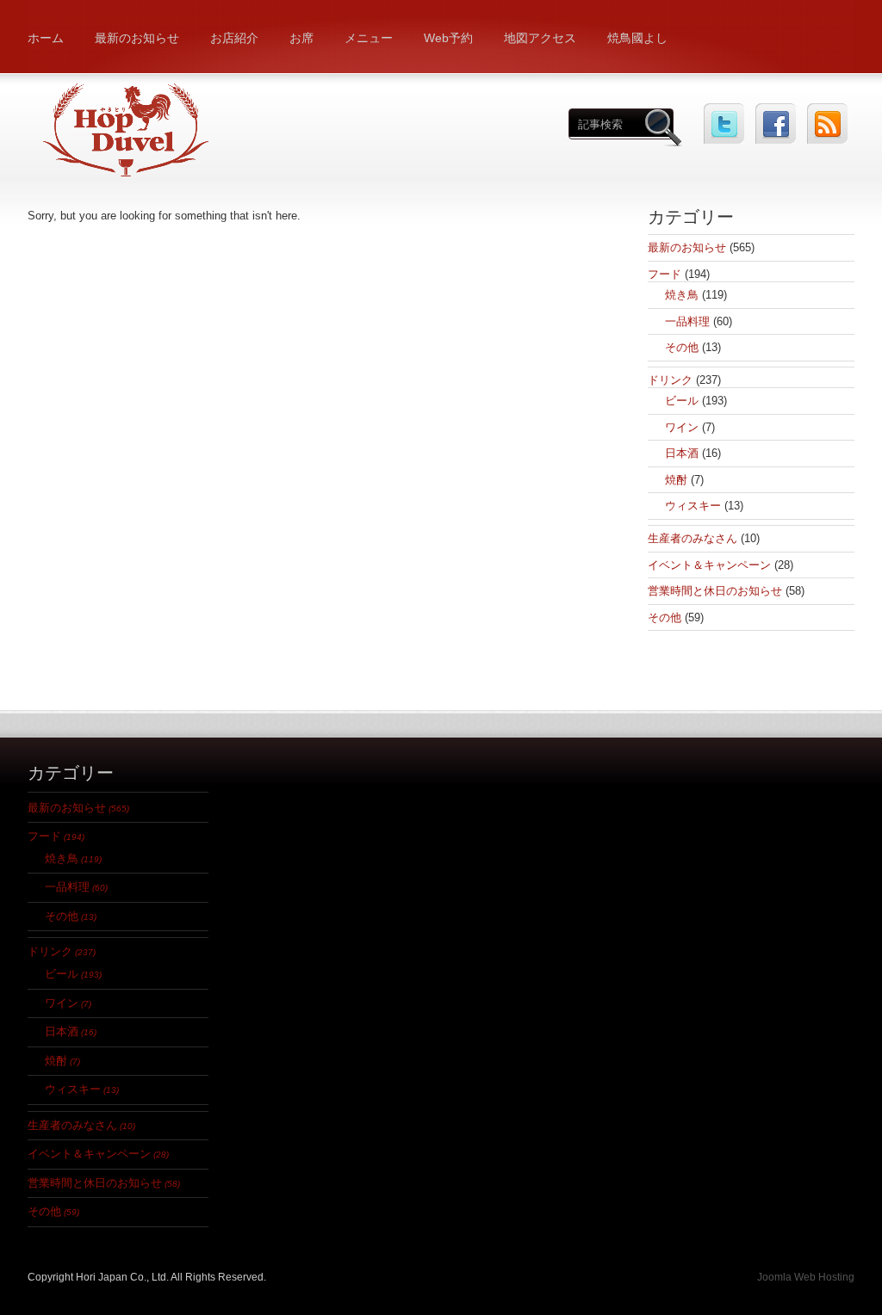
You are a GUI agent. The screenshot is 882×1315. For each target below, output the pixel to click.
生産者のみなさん (692, 538)
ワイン (682, 427)
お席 (301, 38)
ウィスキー (693, 505)
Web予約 (448, 38)
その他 (682, 347)
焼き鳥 (682, 294)
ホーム (46, 38)
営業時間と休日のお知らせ (715, 590)
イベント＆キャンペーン (709, 565)
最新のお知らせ (137, 38)
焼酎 (676, 479)
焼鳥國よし (637, 38)
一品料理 (687, 321)
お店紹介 (234, 38)
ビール (682, 400)
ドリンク (670, 380)
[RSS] (827, 123)
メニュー (369, 38)
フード (664, 274)
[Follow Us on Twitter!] (724, 123)
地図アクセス (540, 38)
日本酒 (682, 453)
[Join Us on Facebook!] (775, 123)
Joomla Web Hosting (805, 1277)
